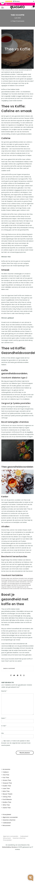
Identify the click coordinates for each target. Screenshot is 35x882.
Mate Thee (6, 791)
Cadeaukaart (7, 823)
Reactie (4, 691)
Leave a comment (9, 668)
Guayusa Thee (7, 783)
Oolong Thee (7, 797)
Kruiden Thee (7, 786)
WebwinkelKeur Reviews (9, 847)
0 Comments (20, 21)
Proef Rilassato (7, 799)
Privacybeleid (7, 814)
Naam (3, 718)
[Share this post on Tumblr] (20, 674)
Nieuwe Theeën (7, 794)
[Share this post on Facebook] (10, 674)
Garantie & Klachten (9, 820)
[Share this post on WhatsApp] (24, 674)
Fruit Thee (6, 777)
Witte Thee (6, 805)
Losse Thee (6, 788)
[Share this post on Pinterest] (17, 674)
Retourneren (6, 825)
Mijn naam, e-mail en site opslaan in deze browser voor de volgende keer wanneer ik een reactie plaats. (16, 743)
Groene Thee (7, 780)
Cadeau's (6, 772)
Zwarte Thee (7, 808)
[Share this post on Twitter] (14, 674)
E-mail (3, 726)
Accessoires (6, 769)
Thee (13, 21)
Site (2, 733)
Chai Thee (6, 775)
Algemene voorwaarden (10, 817)
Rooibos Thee (7, 802)
